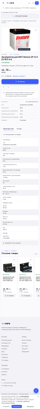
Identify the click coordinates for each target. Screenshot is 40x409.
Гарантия (25, 349)
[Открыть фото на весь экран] (36, 30)
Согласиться (17, 406)
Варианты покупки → (19, 76)
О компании (5, 369)
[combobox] (20, 8)
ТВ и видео (4, 360)
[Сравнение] (29, 3)
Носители (4, 354)
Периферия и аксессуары (20, 21)
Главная (3, 21)
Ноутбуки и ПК (5, 343)
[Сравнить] (14, 264)
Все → (37, 254)
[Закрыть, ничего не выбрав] (38, 396)
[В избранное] (3, 87)
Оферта (3, 374)
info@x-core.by (8, 385)
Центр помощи (26, 340)
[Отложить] (14, 260)
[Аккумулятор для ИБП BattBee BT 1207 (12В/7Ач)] (9, 278)
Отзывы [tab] (19, 129)
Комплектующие (6, 340)
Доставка (25, 346)
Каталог (9, 21)
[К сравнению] (8, 87)
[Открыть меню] (3, 3)
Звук (2, 351)
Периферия (5, 346)
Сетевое (4, 349)
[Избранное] (33, 3)
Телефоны (4, 357)
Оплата (24, 343)
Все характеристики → (32, 101)
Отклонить (6, 406)
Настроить (30, 406)
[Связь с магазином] (36, 390)
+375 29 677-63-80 (9, 383)
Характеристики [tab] (8, 129)
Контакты (4, 371)
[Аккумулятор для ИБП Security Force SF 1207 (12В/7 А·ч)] (26, 278)
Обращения (25, 351)
